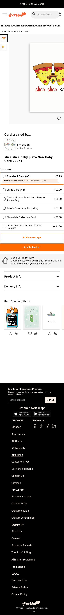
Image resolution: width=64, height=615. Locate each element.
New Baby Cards (16, 31)
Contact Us (17, 475)
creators (17, 490)
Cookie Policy (19, 594)
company (17, 524)
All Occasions (44, 25)
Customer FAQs (20, 461)
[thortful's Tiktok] (41, 427)
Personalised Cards (34, 25)
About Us (16, 531)
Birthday (5, 25)
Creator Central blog (23, 517)
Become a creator (21, 496)
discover (17, 420)
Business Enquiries (22, 545)
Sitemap (16, 483)
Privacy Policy (19, 587)
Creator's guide (20, 510)
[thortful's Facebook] (35, 427)
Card (27, 31)
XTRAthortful (18, 448)
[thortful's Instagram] (47, 427)
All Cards (16, 441)
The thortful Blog (21, 552)
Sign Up (50, 400)
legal (15, 573)
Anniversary (14, 25)
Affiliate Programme (23, 559)
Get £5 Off (54, 25)
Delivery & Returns (22, 468)
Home (5, 31)
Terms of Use (19, 580)
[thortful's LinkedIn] (53, 427)
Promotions (18, 566)
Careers (16, 538)
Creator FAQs (19, 503)
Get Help (17, 455)
